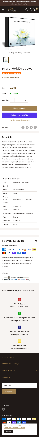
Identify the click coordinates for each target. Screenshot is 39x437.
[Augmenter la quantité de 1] (25, 100)
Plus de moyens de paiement (19, 120)
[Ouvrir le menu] (3, 9)
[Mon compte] (31, 9)
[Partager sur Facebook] (22, 127)
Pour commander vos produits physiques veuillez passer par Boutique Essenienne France (19, 3)
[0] (35, 9)
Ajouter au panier (19, 108)
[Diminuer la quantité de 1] (12, 100)
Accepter (8, 431)
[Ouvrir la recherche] (26, 9)
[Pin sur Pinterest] (27, 127)
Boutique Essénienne (10, 77)
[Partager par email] (35, 127)
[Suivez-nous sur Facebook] (3, 409)
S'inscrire (9, 392)
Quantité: (5, 100)
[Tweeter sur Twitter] (31, 127)
